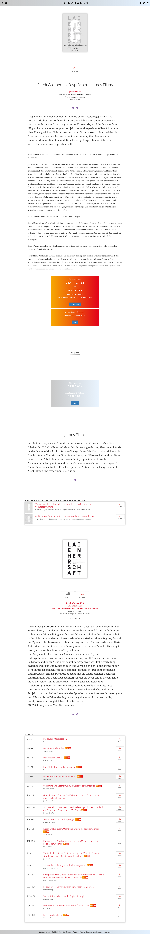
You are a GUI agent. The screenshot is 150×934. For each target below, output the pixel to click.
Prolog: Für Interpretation (55, 739)
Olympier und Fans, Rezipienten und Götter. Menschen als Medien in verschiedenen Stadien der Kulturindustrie (74, 876)
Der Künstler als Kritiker (54, 748)
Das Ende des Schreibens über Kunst (59, 776)
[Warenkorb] (147, 3)
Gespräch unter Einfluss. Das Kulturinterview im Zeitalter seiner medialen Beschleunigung (72, 796)
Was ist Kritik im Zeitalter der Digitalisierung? (63, 896)
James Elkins (75, 92)
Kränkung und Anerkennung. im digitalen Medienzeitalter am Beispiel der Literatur (71, 842)
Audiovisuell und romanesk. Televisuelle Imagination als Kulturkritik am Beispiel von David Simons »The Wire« (73, 808)
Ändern (75, 403)
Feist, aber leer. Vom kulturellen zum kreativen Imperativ (68, 887)
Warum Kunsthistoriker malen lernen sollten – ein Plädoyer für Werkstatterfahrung (63, 505)
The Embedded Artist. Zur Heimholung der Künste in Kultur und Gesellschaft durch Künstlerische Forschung (72, 854)
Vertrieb (75, 932)
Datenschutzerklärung (94, 932)
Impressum (107, 932)
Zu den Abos (74, 304)
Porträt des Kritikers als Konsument (59, 767)
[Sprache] (144, 3)
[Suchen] (6, 3)
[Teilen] (77, 108)
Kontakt (82, 932)
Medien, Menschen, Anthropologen (59, 819)
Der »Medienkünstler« (53, 758)
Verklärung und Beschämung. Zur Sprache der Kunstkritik (69, 786)
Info (63, 932)
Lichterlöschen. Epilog (53, 915)
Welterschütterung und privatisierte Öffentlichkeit (66, 906)
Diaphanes (75, 3)
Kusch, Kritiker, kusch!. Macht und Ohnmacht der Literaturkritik (71, 829)
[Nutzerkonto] (140, 3)
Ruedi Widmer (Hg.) (75, 603)
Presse (68, 932)
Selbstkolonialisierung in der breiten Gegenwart (65, 865)
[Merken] (73, 108)
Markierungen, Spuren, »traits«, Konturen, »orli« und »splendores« (64, 516)
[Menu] (3, 3)
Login (75, 322)
